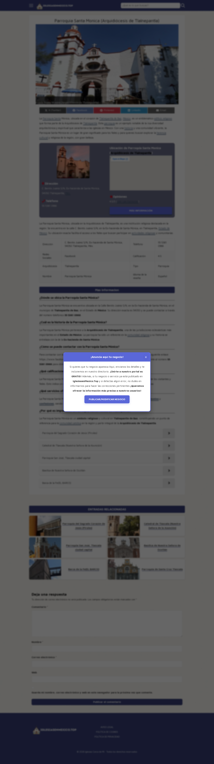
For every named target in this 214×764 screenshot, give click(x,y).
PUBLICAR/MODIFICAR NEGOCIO (107, 399)
